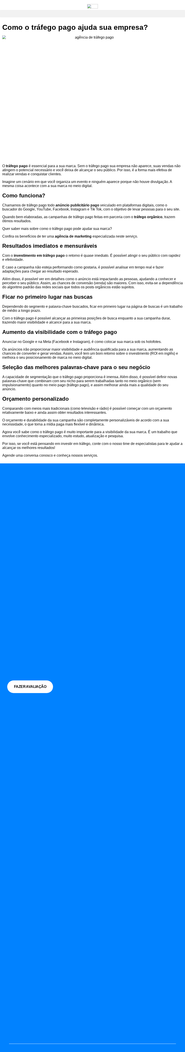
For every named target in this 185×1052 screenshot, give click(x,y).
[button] (92, 13)
